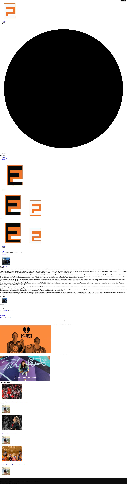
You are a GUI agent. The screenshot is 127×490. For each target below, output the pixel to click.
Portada (3, 462)
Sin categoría (4, 254)
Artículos (3, 21)
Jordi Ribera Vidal (4, 266)
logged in (6, 310)
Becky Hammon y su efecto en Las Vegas (8, 432)
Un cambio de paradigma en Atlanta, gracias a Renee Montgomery (14, 401)
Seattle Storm (4, 158)
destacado (3, 157)
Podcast (3, 159)
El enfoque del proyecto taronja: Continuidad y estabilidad (12, 464)
